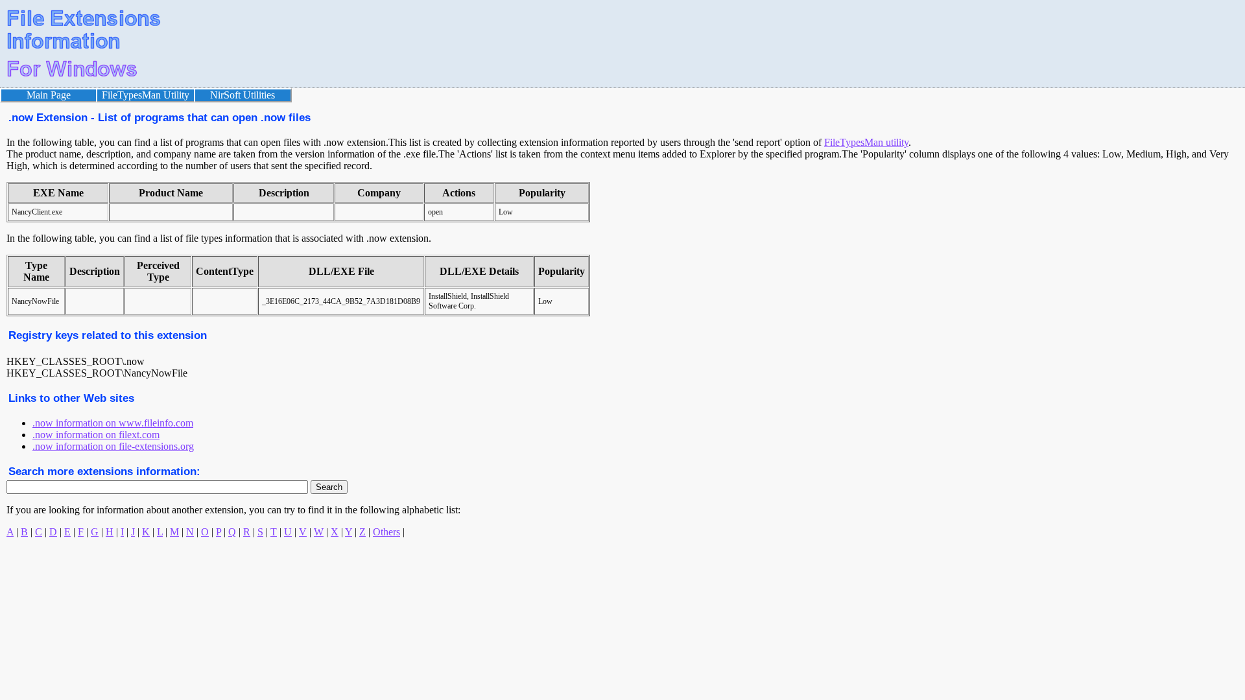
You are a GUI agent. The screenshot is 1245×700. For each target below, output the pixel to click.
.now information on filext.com (96, 434)
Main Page (49, 94)
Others (386, 531)
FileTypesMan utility (866, 142)
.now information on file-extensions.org (113, 446)
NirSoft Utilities (242, 94)
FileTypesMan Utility (145, 94)
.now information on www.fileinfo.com (112, 422)
